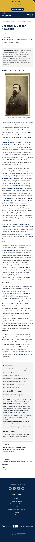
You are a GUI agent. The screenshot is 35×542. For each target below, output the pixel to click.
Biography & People (10, 21)
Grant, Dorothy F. (6, 37)
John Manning (18, 354)
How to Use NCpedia (16, 504)
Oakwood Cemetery (20, 347)
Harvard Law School (24, 137)
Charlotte (28, 272)
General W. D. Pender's (19, 186)
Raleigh (16, 145)
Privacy (17, 512)
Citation (17, 42)
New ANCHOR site (17, 9)
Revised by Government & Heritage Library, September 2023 (17, 39)
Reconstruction (7, 291)
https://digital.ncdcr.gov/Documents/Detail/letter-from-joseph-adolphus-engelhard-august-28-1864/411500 (17, 401)
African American (23, 313)
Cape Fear (5, 288)
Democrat (27, 234)
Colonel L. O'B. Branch (9, 178)
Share (11, 42)
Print (5, 42)
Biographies (5, 461)
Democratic (15, 298)
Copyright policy (21, 533)
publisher (6, 64)
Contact (16, 498)
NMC (22, 534)
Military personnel (14, 461)
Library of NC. (20, 449)
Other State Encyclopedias (16, 509)
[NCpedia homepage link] (6, 14)
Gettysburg (7, 198)
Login (16, 506)
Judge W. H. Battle (8, 142)
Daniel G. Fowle (7, 145)
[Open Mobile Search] (31, 15)
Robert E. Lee (11, 213)
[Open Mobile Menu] (28, 15)
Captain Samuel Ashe (15, 188)
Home (3, 21)
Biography (4, 469)
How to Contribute (16, 501)
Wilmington (19, 265)
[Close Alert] (34, 1)
